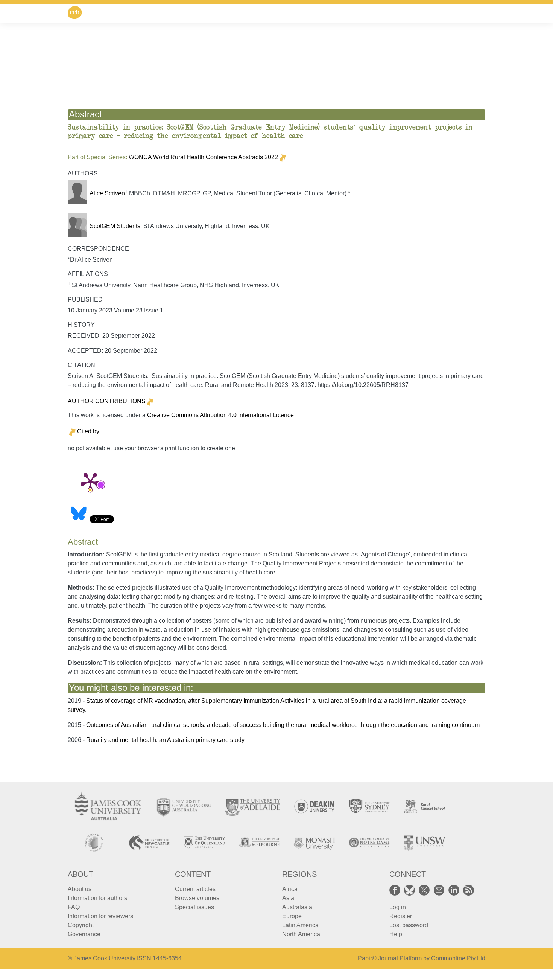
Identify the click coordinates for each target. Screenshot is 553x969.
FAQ (74, 907)
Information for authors (97, 898)
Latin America (300, 925)
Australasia (297, 907)
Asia (288, 898)
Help (395, 934)
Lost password (408, 925)
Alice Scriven (107, 193)
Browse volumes (197, 898)
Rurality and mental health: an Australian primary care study (165, 740)
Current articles (195, 889)
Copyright (81, 925)
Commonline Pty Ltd (458, 958)
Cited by (88, 431)
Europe (292, 916)
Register (400, 916)
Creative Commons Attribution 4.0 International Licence (220, 415)
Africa (290, 889)
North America (301, 934)
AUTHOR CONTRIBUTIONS (107, 401)
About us (79, 889)
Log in (397, 907)
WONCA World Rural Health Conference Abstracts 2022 (203, 157)
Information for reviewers (100, 916)
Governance (84, 934)
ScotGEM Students (115, 226)
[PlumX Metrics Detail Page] (90, 481)
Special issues (194, 907)
